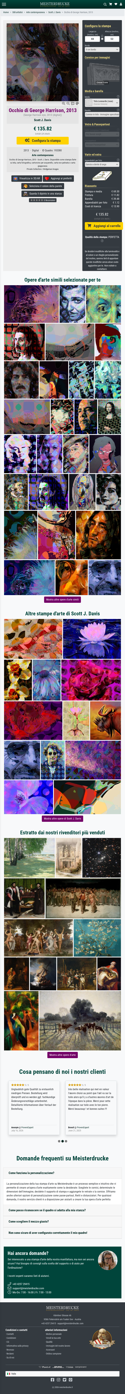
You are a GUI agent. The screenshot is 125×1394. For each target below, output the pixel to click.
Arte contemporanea (35, 12)
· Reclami (10, 1353)
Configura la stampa (45, 140)
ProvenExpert (23, 1127)
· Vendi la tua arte (53, 1338)
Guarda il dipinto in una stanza (45, 193)
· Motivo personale (53, 1334)
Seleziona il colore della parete (44, 186)
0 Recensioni (49, 200)
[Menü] (4, 4)
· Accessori (50, 1349)
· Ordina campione (53, 1353)
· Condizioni (11, 1338)
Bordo (87, 45)
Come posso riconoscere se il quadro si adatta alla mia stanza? (47, 1210)
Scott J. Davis (54, 12)
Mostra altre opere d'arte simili (62, 599)
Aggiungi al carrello (105, 226)
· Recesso (10, 1349)
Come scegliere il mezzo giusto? (29, 1221)
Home (6, 12)
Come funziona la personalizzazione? (31, 1173)
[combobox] (102, 49)
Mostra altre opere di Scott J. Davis (62, 818)
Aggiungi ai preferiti (60, 178)
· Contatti (10, 1334)
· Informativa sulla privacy (17, 1345)
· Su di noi (10, 1357)
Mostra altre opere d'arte (62, 1054)
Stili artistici (17, 12)
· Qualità (48, 1342)
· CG (7, 1342)
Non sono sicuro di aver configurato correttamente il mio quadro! (48, 1233)
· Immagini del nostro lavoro (57, 1345)
